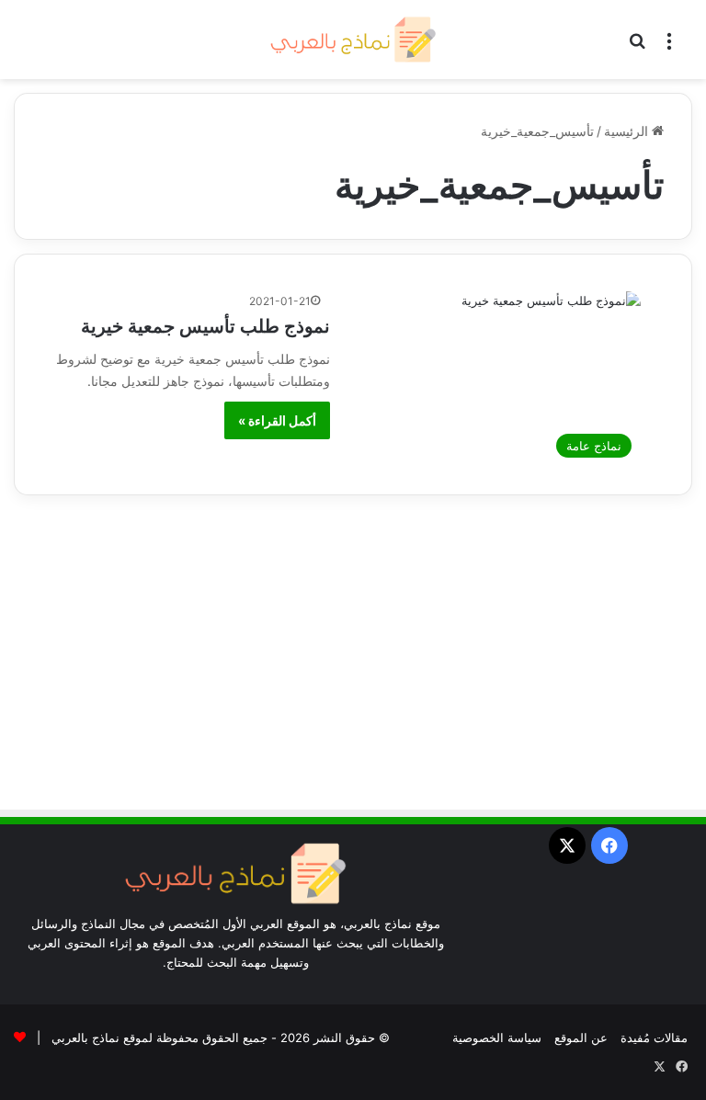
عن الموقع (581, 1037)
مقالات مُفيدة (654, 1037)
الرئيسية (628, 131)
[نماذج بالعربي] (353, 39)
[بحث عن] (637, 46)
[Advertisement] (353, 660)
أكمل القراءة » (277, 420)
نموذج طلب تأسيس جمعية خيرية (205, 326)
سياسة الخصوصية (496, 1037)
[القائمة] (669, 46)
